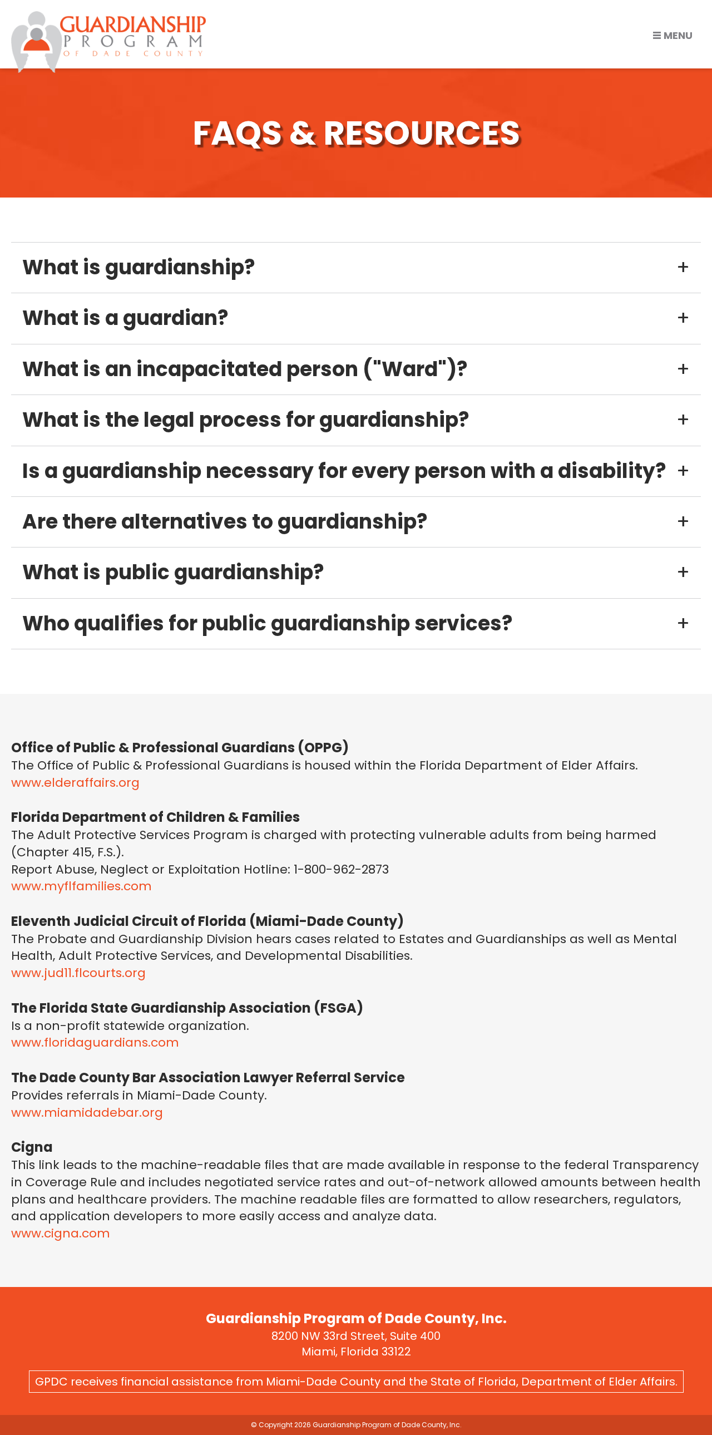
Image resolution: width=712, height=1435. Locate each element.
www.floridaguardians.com (95, 1042)
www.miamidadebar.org (87, 1112)
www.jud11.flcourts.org (78, 973)
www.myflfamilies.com (81, 886)
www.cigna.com (60, 1233)
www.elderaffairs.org (75, 782)
